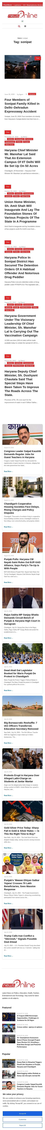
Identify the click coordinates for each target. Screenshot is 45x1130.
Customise (22, 1119)
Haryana (32, 94)
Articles (10, 139)
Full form (29, 139)
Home (19, 38)
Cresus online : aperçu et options (29, 1027)
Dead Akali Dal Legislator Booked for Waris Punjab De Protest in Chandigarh (20, 673)
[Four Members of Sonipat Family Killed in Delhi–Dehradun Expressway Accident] (22, 73)
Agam (21, 94)
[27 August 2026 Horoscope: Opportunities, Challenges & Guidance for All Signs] (8, 1016)
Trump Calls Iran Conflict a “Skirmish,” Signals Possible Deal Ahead (20, 938)
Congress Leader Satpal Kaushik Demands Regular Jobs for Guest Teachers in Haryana (22, 454)
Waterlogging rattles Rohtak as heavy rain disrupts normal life (28, 1074)
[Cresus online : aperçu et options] (8, 1028)
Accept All (22, 1113)
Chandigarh (20, 139)
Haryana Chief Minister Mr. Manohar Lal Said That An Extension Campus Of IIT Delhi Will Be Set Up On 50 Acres (22, 158)
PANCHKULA (25, 307)
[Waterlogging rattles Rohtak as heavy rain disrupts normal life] (8, 1074)
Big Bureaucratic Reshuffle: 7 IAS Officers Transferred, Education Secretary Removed (21, 725)
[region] (22, 1110)
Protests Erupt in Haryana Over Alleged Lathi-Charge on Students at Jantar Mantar (21, 778)
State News (9, 144)
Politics (19, 142)
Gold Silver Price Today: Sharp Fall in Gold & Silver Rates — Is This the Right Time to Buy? (21, 830)
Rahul (25, 137)
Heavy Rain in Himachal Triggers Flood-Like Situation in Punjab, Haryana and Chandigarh (29, 1064)
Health (16, 307)
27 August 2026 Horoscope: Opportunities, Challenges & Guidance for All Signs (28, 1018)
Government (10, 142)
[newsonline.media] (22, 14)
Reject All (22, 1125)
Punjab (26, 142)
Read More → (8, 471)
